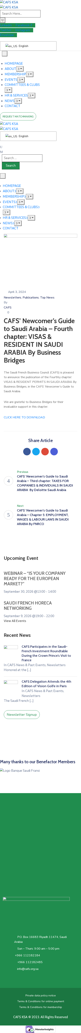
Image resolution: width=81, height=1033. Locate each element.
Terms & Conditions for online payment (40, 1001)
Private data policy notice (40, 995)
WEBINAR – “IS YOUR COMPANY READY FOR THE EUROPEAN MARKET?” (35, 578)
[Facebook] (27, 451)
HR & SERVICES (16, 95)
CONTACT (12, 106)
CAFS (7, 307)
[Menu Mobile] (4, 53)
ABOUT (10, 69)
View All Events (15, 621)
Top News (47, 297)
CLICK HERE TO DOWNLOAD (25, 417)
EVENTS (11, 80)
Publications (31, 297)
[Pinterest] (45, 451)
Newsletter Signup (22, 714)
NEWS (10, 101)
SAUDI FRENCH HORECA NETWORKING (28, 605)
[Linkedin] (54, 451)
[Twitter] (36, 451)
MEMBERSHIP (15, 74)
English (23, 46)
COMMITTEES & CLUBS (22, 85)
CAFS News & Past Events (26, 665)
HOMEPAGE (14, 63)
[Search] (2, 20)
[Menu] (20, 69)
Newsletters (12, 297)
